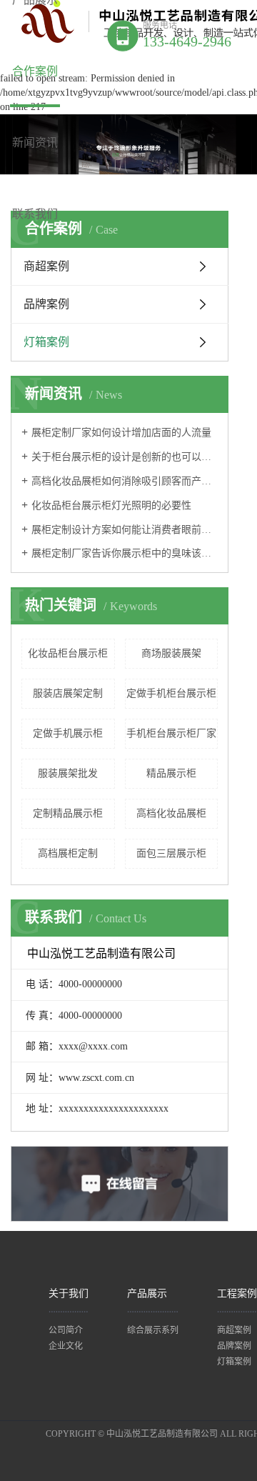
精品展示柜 (171, 773)
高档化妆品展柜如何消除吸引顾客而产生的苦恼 (124, 481)
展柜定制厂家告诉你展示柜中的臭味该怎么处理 (124, 553)
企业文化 (66, 1346)
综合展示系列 (152, 1330)
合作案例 (35, 71)
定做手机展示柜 (68, 733)
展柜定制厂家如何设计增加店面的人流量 (121, 432)
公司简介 (66, 1330)
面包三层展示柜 (171, 853)
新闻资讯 (35, 142)
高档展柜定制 (68, 853)
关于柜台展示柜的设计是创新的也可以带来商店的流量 (124, 457)
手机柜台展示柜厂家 (171, 733)
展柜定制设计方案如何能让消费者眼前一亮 (124, 529)
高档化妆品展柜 (171, 813)
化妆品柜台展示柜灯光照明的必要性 (111, 505)
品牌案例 (46, 304)
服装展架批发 (68, 773)
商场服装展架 (171, 653)
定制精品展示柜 (68, 813)
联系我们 (35, 214)
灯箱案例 (46, 342)
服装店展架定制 (68, 693)
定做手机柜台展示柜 (171, 693)
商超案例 (46, 266)
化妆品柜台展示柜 (68, 653)
